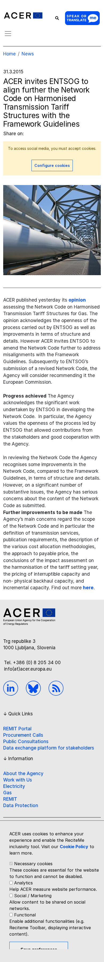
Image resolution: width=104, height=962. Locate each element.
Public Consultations (26, 741)
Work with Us (17, 780)
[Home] (23, 16)
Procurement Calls (23, 735)
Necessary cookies (33, 863)
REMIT (10, 799)
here (88, 587)
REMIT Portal (17, 728)
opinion (77, 300)
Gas (7, 792)
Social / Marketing (32, 895)
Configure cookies (52, 165)
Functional (25, 914)
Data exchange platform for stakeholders (48, 748)
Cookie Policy (74, 846)
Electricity (14, 786)
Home (9, 54)
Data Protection (20, 805)
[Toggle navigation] (8, 34)
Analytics (23, 882)
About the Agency (23, 773)
